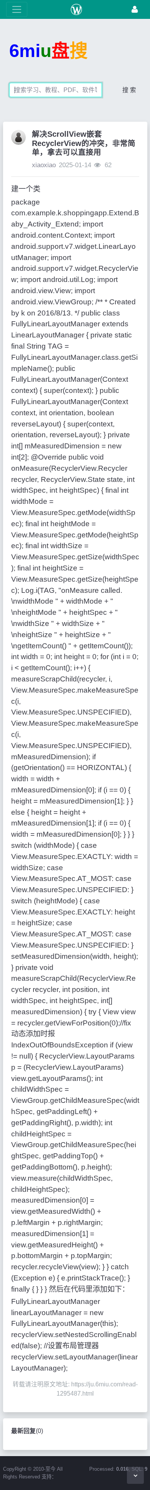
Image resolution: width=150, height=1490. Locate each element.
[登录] (134, 9)
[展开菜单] (16, 9)
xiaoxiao (44, 165)
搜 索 (129, 90)
